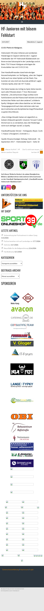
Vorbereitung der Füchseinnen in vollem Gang (20, 235)
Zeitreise (7, 245)
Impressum (24, 569)
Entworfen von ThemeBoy (10, 591)
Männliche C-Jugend (34, 42)
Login (32, 569)
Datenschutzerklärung (10, 569)
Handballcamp (9, 252)
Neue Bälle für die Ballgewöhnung (16, 248)
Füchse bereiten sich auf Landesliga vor (18, 241)
